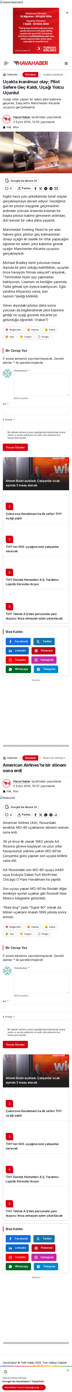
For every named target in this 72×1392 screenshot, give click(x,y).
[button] (66, 63)
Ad (5, 403)
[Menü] (6, 63)
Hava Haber (22, 117)
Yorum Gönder (15, 447)
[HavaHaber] (30, 63)
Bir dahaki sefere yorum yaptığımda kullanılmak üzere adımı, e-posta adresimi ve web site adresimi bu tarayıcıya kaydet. (36, 435)
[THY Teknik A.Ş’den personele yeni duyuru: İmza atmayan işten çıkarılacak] (36, 606)
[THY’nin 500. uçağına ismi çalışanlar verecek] (36, 539)
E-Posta (9, 419)
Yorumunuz (22, 370)
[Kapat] (67, 12)
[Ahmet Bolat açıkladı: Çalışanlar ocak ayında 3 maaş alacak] (36, 473)
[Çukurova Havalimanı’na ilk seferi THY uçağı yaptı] (36, 506)
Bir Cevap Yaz (16, 350)
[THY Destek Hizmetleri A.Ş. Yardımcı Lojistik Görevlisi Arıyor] (36, 572)
